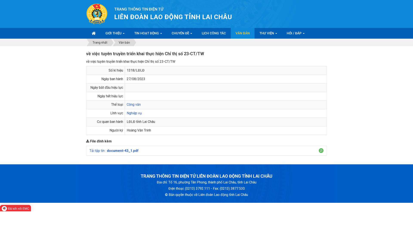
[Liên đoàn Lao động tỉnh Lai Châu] (97, 14)
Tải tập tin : (114, 151)
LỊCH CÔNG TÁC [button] (214, 33)
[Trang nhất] (93, 33)
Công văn (134, 104)
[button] (321, 150)
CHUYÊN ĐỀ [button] (181, 33)
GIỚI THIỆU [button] (113, 33)
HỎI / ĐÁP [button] (294, 33)
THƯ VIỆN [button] (267, 33)
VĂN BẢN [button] (243, 33)
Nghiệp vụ (134, 113)
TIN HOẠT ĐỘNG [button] (147, 33)
